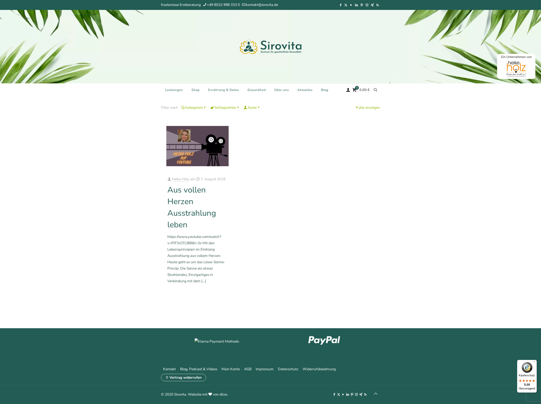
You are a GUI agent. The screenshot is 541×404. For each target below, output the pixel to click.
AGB (247, 369)
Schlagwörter (225, 107)
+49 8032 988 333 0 (223, 4)
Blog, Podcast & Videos (198, 369)
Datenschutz (288, 369)
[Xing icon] (372, 5)
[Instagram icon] (367, 5)
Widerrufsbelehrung (319, 369)
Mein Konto (230, 369)
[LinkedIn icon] (356, 5)
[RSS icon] (377, 5)
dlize (223, 394)
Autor (252, 107)
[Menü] (534, 362)
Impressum (265, 369)
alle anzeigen (369, 107)
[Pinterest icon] (361, 5)
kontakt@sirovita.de (262, 4)
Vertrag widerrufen (185, 377)
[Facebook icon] (340, 5)
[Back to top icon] (375, 393)
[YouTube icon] (351, 5)
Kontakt (169, 369)
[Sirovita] (270, 46)
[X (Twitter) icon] (345, 5)
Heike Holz (180, 179)
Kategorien (194, 107)
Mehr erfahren (217, 293)
